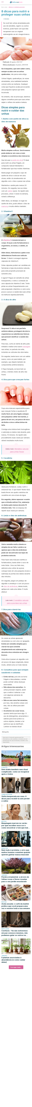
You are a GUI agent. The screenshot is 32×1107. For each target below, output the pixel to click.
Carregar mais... (16, 967)
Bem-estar (4, 7)
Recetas (4, 902)
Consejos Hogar (6, 794)
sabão (10, 191)
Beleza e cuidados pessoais (17, 7)
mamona (4, 206)
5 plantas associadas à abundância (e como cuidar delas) (13, 960)
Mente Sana (5, 928)
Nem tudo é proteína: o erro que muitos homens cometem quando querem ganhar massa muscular (15, 852)
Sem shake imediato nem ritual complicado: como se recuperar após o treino (15, 771)
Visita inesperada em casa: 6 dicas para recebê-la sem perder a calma (15, 798)
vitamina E (7, 240)
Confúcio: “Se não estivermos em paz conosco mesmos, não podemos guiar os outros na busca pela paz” (14, 933)
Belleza (3, 821)
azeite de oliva (17, 160)
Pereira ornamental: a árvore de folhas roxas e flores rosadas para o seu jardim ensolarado (15, 879)
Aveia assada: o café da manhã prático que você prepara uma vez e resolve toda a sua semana (15, 906)
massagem (26, 346)
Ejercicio (4, 767)
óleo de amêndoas (10, 586)
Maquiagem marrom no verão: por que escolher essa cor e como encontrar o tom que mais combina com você (15, 825)
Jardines (4, 875)
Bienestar (4, 848)
